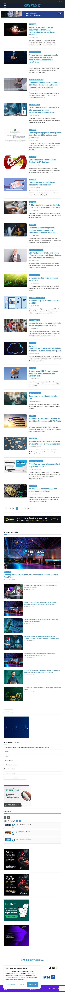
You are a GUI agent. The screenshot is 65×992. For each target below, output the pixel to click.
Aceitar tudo (32, 984)
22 (29, 508)
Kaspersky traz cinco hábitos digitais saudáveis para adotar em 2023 (45, 324)
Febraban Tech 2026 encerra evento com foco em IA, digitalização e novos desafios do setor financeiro (40, 603)
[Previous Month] (17, 821)
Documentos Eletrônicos (37, 297)
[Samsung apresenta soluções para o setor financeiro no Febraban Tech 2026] (32, 553)
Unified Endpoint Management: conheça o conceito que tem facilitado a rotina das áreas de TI (43, 230)
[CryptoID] (32, 5)
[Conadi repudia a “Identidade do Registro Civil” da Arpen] (15, 162)
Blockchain (33, 438)
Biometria (32, 415)
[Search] (60, 5)
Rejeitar (22, 984)
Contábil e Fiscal (34, 274)
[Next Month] (20, 821)
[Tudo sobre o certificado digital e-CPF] (15, 398)
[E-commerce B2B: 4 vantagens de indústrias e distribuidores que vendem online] (15, 373)
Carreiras (32, 224)
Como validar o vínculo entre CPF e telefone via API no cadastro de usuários (40, 586)
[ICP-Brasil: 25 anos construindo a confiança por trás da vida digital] (13, 694)
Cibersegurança (34, 104)
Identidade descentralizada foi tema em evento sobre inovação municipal (44, 442)
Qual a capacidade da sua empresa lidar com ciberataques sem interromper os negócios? (44, 109)
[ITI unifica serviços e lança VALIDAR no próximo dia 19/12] (15, 466)
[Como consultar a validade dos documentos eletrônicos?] (15, 184)
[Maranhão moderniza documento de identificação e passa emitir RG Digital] (15, 420)
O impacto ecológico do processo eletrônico (43, 279)
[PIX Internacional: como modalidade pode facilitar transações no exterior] (15, 207)
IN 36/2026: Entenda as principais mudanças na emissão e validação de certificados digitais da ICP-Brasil (42, 671)
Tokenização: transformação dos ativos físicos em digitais (43, 490)
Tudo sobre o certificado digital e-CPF (43, 397)
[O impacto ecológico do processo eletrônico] (15, 280)
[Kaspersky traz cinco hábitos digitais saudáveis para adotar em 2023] (15, 325)
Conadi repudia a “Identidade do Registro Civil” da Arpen (42, 161)
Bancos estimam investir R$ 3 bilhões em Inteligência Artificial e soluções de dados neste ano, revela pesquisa (41, 637)
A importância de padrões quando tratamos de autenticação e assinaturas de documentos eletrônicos (43, 58)
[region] (22, 977)
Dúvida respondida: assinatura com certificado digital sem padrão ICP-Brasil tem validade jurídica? (44, 84)
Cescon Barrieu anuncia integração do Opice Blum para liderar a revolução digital (41, 620)
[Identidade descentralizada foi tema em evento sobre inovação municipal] (15, 443)
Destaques (33, 24)
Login (60, 1)
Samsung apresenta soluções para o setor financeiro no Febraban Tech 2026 (31, 576)
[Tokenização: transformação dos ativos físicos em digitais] (15, 490)
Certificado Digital (35, 52)
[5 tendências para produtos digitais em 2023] (15, 302)
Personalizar (11, 984)
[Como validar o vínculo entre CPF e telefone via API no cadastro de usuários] (13, 591)
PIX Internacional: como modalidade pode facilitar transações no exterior (44, 206)
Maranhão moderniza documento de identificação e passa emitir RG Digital (45, 420)
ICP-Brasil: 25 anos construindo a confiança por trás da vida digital (42, 688)
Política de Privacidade (12, 977)
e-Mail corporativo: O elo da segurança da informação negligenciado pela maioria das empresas (42, 31)
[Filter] (8, 817)
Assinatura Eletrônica (36, 79)
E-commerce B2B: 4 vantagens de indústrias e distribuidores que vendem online (43, 373)
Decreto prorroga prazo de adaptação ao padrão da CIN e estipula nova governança (45, 135)
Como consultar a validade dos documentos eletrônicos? (42, 183)
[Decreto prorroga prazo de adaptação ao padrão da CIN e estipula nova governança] (15, 134)
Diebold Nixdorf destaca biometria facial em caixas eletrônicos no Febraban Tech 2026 (39, 654)
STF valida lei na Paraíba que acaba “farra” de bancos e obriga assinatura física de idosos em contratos (45, 255)
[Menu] (5, 5)
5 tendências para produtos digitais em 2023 (44, 301)
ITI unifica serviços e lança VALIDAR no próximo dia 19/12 (44, 465)
